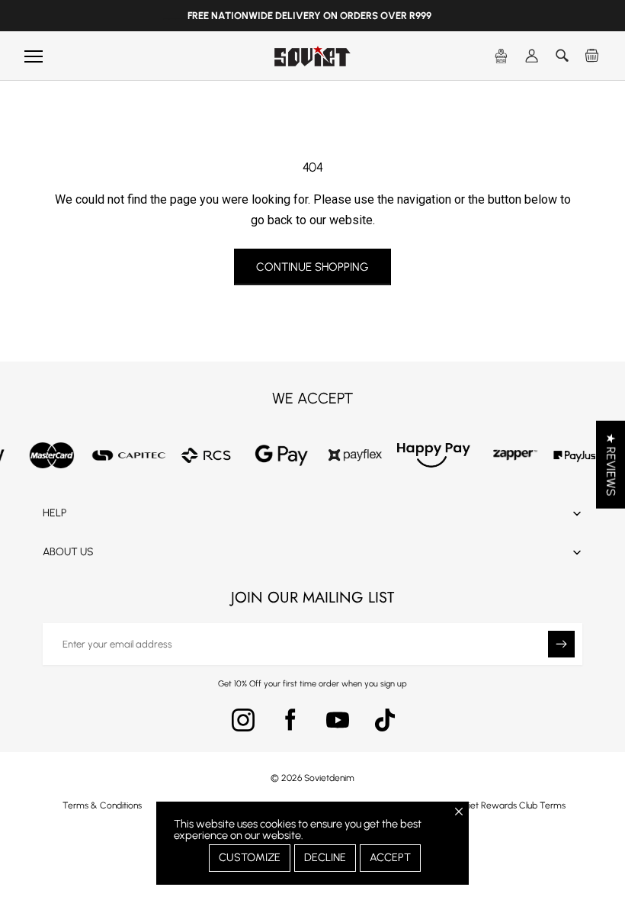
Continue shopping (312, 267)
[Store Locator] (501, 56)
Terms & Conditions (102, 805)
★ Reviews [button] (611, 465)
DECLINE (325, 857)
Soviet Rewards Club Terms (510, 805)
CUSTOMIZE (249, 857)
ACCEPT (390, 857)
